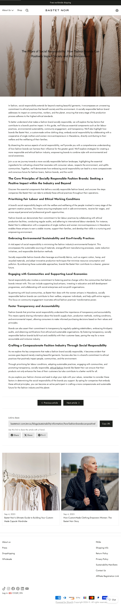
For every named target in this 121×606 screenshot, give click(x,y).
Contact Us (101, 570)
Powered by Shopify (64, 602)
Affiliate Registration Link (107, 576)
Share (16, 435)
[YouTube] (27, 588)
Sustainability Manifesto (106, 564)
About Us (6, 10)
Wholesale (7, 559)
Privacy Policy (102, 559)
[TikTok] (4, 588)
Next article (72, 402)
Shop (19, 10)
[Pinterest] (18, 588)
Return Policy (102, 553)
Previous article (51, 402)
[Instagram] (8, 588)
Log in (5, 593)
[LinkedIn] (22, 588)
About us (6, 542)
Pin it (43, 435)
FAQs (98, 542)
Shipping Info (102, 547)
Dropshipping (8, 553)
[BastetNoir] (57, 10)
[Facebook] (13, 588)
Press (4, 547)
